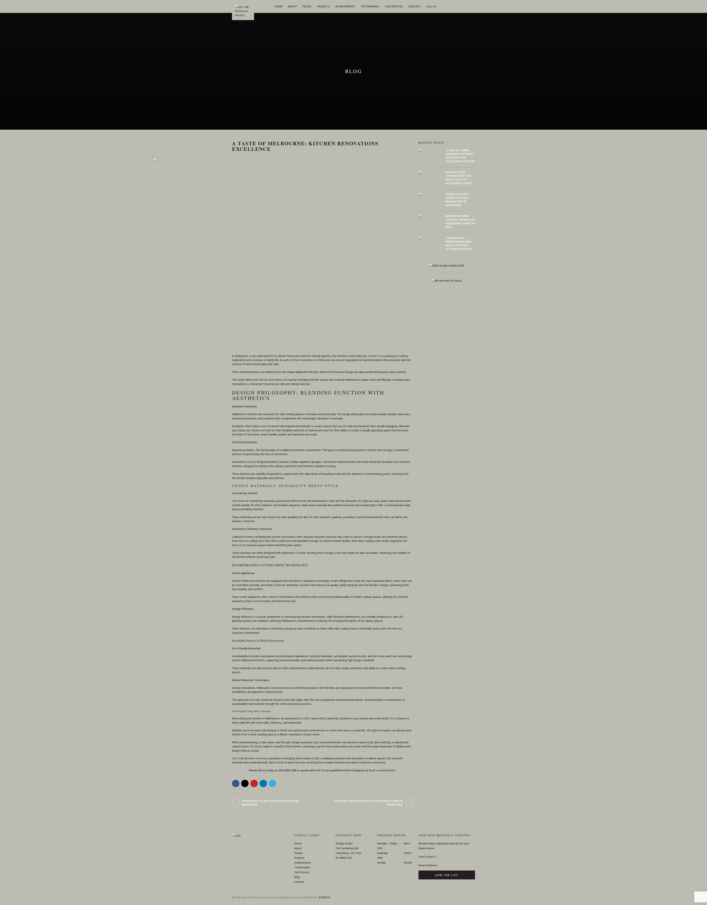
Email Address (427, 856)
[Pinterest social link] (254, 783)
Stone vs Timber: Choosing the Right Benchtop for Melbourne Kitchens (460, 155)
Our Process (301, 872)
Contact (299, 881)
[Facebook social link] (235, 783)
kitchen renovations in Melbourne (310, 360)
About (298, 848)
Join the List (446, 875)
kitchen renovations (284, 537)
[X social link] (245, 783)
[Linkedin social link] (263, 783)
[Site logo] (243, 12)
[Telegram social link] (272, 783)
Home (298, 843)
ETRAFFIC (324, 897)
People (298, 853)
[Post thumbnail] (430, 156)
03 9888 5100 (344, 858)
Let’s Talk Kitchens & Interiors (250, 758)
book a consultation (382, 770)
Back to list (322, 802)
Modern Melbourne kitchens (249, 581)
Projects (299, 858)
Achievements (302, 862)
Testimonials (302, 867)
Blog (297, 877)
